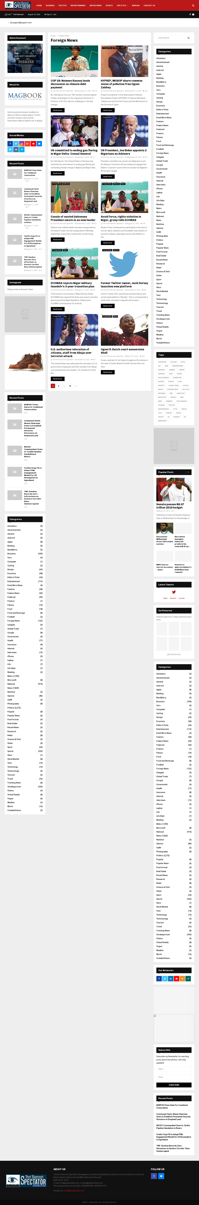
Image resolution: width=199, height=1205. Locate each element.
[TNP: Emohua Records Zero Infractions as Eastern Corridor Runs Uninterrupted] (14, 261)
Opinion (10, 696)
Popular (10, 712)
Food (9, 609)
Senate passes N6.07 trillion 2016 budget (170, 506)
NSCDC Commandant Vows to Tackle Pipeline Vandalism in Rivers (33, 218)
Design (10, 569)
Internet (116, 250)
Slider (10, 743)
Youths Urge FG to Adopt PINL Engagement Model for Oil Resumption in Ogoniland (32, 240)
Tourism (11, 775)
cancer (182, 370)
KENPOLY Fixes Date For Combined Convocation (33, 173)
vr (185, 417)
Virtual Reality (13, 795)
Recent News (13, 727)
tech (160, 413)
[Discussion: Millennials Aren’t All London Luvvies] (164, 528)
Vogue (10, 798)
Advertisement (13, 530)
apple (183, 362)
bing (166, 366)
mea (171, 393)
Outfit (9, 700)
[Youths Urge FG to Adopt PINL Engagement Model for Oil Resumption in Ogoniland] (14, 240)
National (74, 48)
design (179, 374)
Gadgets (11, 625)
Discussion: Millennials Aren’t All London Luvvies (164, 540)
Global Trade (13, 629)
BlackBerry (12, 550)
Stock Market (13, 759)
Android (11, 538)
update (161, 417)
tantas (184, 409)
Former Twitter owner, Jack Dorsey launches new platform (124, 284)
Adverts (10, 534)
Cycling (10, 565)
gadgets (161, 385)
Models (173, 397)
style (175, 409)
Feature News (13, 593)
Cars (9, 557)
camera (172, 370)
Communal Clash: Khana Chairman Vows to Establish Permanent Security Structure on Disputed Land (33, 195)
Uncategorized (14, 787)
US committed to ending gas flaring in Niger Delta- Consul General (74, 152)
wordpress (162, 421)
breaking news (177, 366)
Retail (9, 735)
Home (39, 5)
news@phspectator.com (73, 1191)
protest (172, 405)
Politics (63, 5)
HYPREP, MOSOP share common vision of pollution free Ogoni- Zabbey (121, 84)
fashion (161, 381)
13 (70, 386)
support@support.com (22, 23)
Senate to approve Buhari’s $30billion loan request (183, 568)
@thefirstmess (174, 654)
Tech (9, 763)
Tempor (169, 413)
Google (10, 633)
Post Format (12, 719)
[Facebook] (154, 1176)
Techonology (13, 771)
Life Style (121, 5)
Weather (11, 802)
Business (50, 5)
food (180, 381)
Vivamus (176, 417)
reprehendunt (163, 409)
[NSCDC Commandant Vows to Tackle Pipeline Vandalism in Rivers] (14, 219)
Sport (9, 747)
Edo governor (163, 377)
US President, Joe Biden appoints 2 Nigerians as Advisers (124, 152)
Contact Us (149, 5)
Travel (10, 779)
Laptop (10, 660)
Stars (9, 755)
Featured (11, 597)
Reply (165, 598)
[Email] (161, 1176)
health (160, 389)
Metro (10, 676)
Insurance (11, 644)
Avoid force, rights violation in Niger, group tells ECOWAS (121, 218)
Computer (11, 562)
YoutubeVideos (14, 810)
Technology (12, 767)
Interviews (12, 652)
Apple (9, 542)
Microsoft (11, 680)
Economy (56, 48)
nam (181, 397)
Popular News (13, 716)
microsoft (181, 393)
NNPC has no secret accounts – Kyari (164, 567)
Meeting (11, 672)
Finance (10, 601)
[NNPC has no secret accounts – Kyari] (164, 556)
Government (12, 637)
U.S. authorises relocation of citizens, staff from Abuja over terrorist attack (71, 353)
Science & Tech (14, 739)
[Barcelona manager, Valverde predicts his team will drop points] (183, 528)
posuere (161, 405)
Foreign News (65, 48)
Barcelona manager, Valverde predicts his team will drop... (182, 542)
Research (11, 731)
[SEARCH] (189, 38)
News (81, 48)
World (10, 806)
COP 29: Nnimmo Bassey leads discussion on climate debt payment (70, 84)
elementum (177, 377)
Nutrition (11, 692)
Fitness (10, 605)
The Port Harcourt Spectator (63, 91)
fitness (171, 381)
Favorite (182, 598)
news (160, 401)
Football (11, 617)
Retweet (173, 598)
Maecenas (162, 393)
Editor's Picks (13, 577)
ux (168, 417)
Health (10, 640)
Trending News (14, 783)
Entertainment (78, 5)
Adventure (12, 526)
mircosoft (162, 397)
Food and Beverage (16, 613)
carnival (161, 374)
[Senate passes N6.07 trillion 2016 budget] (174, 489)
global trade (174, 385)
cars (171, 374)
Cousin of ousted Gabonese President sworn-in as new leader (73, 218)
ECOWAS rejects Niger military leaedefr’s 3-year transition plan (72, 284)
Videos (10, 790)
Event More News (15, 585)
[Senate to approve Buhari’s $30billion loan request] (183, 556)
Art (159, 366)
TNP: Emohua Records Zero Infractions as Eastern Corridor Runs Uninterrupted (33, 262)
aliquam (173, 362)
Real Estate (12, 723)
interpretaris (172, 389)
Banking (11, 546)
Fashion (11, 589)
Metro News (96, 5)
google (185, 385)
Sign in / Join (51, 14)
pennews (169, 401)
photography (182, 401)
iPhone (10, 656)
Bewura (136, 5)
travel (178, 413)
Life (9, 664)
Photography (13, 704)
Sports (109, 5)
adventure (162, 362)
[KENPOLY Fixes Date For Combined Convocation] (14, 174)
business (161, 370)
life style (185, 389)
